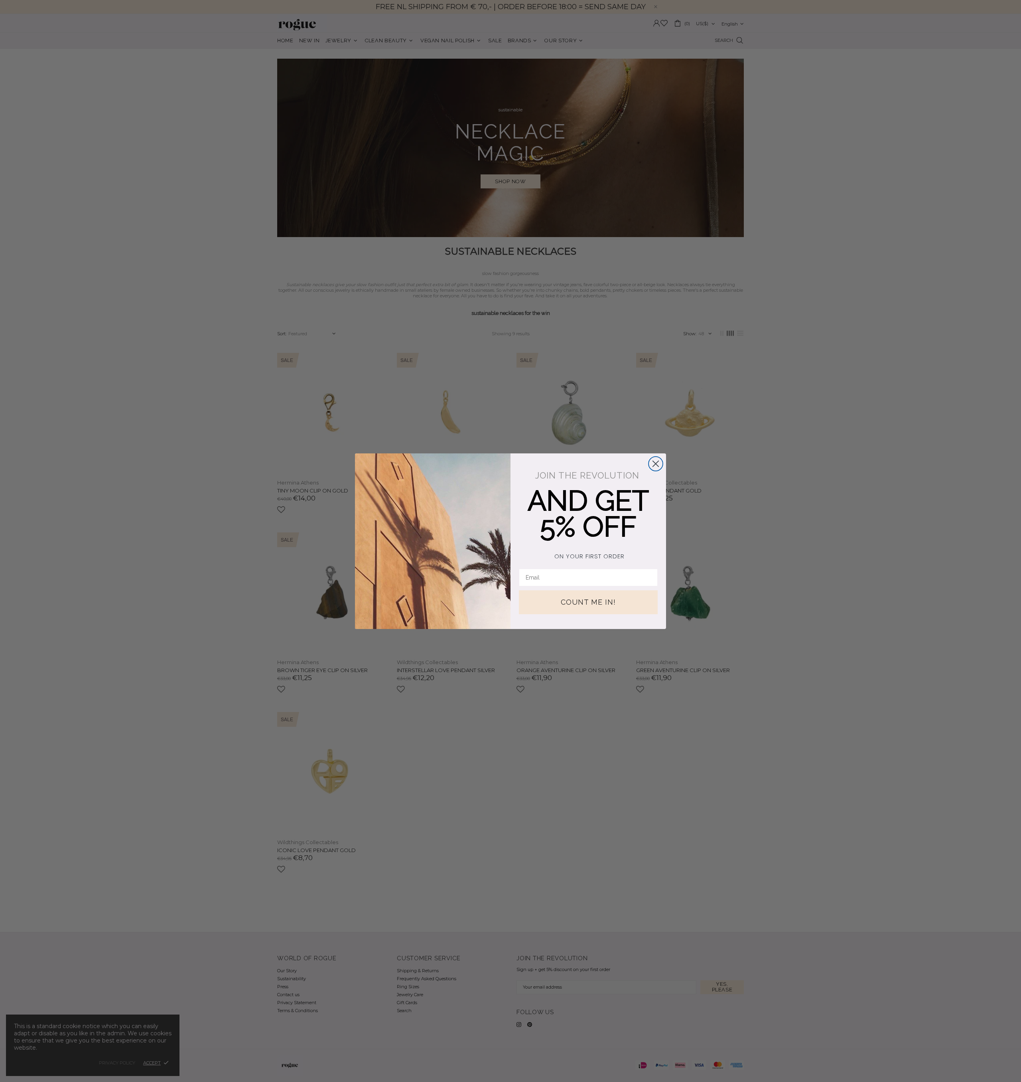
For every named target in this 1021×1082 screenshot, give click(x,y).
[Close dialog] (655, 464)
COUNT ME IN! (588, 602)
